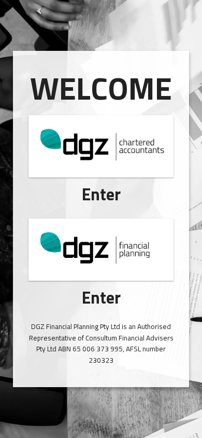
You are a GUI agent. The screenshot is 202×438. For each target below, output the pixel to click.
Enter (101, 194)
